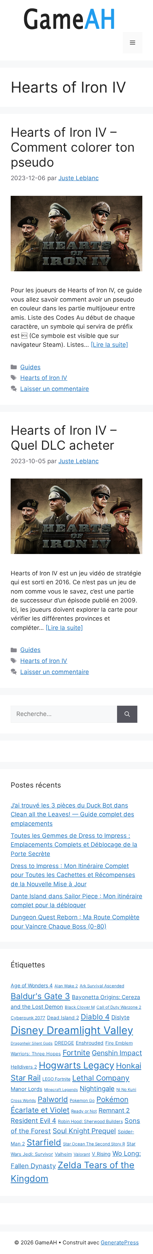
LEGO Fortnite (56, 1079)
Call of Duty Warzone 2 (118, 1007)
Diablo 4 (95, 1016)
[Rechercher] (127, 714)
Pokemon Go (82, 1100)
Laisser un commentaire (54, 388)
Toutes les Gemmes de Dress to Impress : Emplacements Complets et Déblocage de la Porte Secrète (74, 844)
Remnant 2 (114, 1110)
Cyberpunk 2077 (28, 1017)
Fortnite (76, 1052)
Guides (30, 367)
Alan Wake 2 (66, 985)
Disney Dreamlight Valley (72, 1030)
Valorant (82, 1154)
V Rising (101, 1154)
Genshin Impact (117, 1053)
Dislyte (120, 1017)
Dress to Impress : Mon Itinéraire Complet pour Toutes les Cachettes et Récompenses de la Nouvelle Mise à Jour (73, 875)
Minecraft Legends (61, 1089)
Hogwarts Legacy (76, 1065)
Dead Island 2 (63, 1017)
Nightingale (97, 1088)
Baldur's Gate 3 (40, 996)
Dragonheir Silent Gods (32, 1043)
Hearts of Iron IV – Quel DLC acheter (64, 438)
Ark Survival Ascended (102, 985)
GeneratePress (120, 1242)
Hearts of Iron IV (43, 377)
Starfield (44, 1142)
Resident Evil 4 (33, 1120)
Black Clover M (80, 1007)
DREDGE (64, 1043)
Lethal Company (101, 1077)
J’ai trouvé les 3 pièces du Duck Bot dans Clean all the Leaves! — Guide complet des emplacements (72, 814)
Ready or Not (84, 1111)
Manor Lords (26, 1089)
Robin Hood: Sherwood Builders (90, 1121)
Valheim (63, 1154)
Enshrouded (90, 1043)
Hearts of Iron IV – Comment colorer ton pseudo (72, 147)
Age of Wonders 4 (32, 985)
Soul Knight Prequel (84, 1131)
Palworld (53, 1099)
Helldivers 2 (24, 1067)
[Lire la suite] (109, 344)
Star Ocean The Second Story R (94, 1143)
